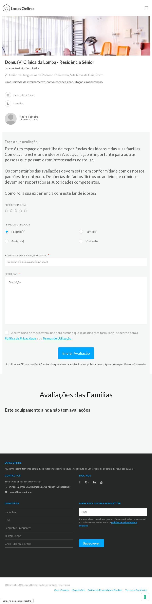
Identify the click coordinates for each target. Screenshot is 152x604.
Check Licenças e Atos (18, 543)
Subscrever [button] (91, 543)
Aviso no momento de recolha (17, 601)
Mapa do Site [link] (78, 590)
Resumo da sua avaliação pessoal (26, 255)
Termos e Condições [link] (136, 590)
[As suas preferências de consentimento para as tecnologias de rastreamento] (145, 597)
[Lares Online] (18, 8)
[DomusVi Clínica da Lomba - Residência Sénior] (76, 36)
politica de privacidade (123, 522)
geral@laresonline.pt (20, 492)
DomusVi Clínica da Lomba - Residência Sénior (49, 62)
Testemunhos (13, 535)
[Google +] (87, 482)
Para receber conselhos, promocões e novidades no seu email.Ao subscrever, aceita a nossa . (113, 522)
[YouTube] (101, 482)
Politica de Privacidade (21, 338)
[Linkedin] (94, 482)
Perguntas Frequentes (18, 527)
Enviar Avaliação (76, 353)
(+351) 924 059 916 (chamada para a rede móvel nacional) (39, 486)
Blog (7, 520)
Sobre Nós (11, 512)
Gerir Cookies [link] (61, 590)
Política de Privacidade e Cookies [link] (105, 590)
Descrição (11, 273)
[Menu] (146, 8)
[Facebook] (80, 482)
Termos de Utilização (57, 338)
